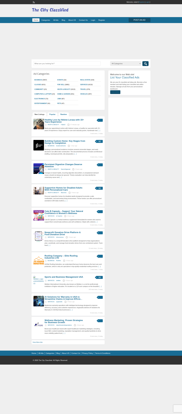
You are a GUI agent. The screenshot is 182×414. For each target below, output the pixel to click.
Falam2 (63, 124)
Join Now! (115, 92)
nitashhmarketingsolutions (64, 325)
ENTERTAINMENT (40, 103)
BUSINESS (38, 80)
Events (60, 80)
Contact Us (83, 20)
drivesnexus (60, 237)
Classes (37, 84)
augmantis (59, 301)
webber (58, 280)
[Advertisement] (91, 41)
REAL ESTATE (85, 80)
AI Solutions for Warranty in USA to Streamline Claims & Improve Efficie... (63, 298)
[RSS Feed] (34, 2)
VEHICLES (84, 94)
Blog (63, 20)
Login (147, 2)
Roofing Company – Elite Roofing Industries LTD (61, 257)
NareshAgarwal (65, 169)
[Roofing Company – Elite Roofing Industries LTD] (38, 265)
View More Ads (38, 342)
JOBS (59, 99)
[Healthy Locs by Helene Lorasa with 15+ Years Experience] (38, 129)
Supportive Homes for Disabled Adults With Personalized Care (63, 189)
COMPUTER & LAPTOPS (43, 94)
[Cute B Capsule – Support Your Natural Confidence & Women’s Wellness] (38, 220)
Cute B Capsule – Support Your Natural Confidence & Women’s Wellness (64, 212)
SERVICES (84, 84)
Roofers (58, 260)
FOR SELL (61, 84)
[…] (99, 130)
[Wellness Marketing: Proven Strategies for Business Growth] (38, 329)
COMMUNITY (39, 89)
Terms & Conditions (102, 353)
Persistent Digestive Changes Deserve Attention (63, 165)
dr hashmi (59, 216)
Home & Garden (63, 94)
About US (72, 20)
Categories (45, 20)
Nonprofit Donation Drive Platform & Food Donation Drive (63, 233)
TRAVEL (83, 89)
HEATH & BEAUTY (63, 89)
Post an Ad (139, 20)
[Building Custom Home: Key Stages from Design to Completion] (38, 150)
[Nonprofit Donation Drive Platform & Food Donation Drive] (38, 241)
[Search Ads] (145, 63)
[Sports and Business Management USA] (38, 283)
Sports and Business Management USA (64, 277)
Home (36, 20)
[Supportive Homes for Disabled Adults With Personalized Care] (38, 194)
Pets (59, 103)
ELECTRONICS (39, 99)
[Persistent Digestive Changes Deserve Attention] (38, 173)
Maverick (63, 192)
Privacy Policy (87, 353)
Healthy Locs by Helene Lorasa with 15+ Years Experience (64, 121)
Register (141, 2)
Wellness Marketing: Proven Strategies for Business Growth (64, 321)
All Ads (55, 20)
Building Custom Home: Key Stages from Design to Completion (65, 142)
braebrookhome (61, 146)
